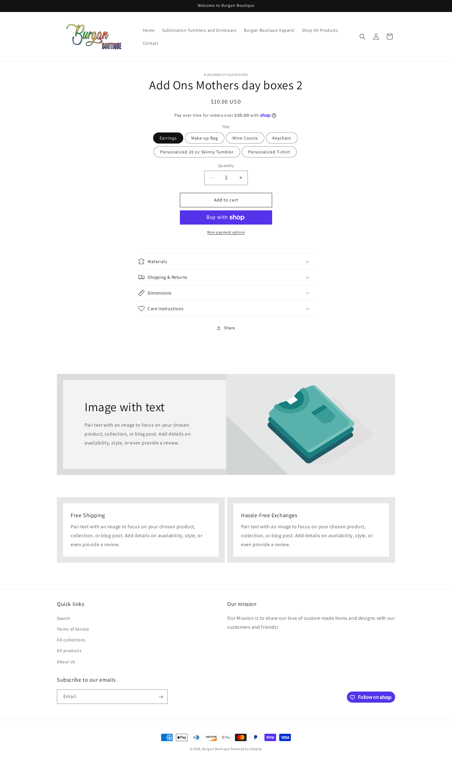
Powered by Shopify (246, 749)
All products (69, 650)
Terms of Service (73, 628)
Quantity (226, 165)
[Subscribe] (160, 697)
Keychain (281, 138)
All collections (71, 640)
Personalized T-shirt (269, 152)
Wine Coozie (245, 138)
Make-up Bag (204, 138)
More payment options (226, 232)
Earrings (168, 138)
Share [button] (229, 328)
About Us (66, 661)
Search (63, 618)
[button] (362, 36)
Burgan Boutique (216, 749)
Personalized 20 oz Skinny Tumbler (197, 152)
